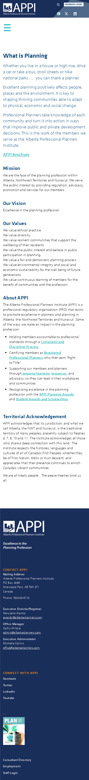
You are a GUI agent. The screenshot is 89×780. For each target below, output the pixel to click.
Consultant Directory (17, 760)
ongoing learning (36, 373)
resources (59, 373)
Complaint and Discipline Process (36, 344)
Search (60, 4)
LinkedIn (9, 691)
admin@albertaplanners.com (22, 632)
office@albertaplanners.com (21, 647)
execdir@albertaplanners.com (22, 617)
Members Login (73, 4)
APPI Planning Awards (56, 394)
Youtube (8, 697)
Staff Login (10, 773)
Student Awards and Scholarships (42, 399)
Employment (11, 766)
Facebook (9, 678)
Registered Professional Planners (35, 355)
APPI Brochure (16, 154)
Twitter (8, 685)
